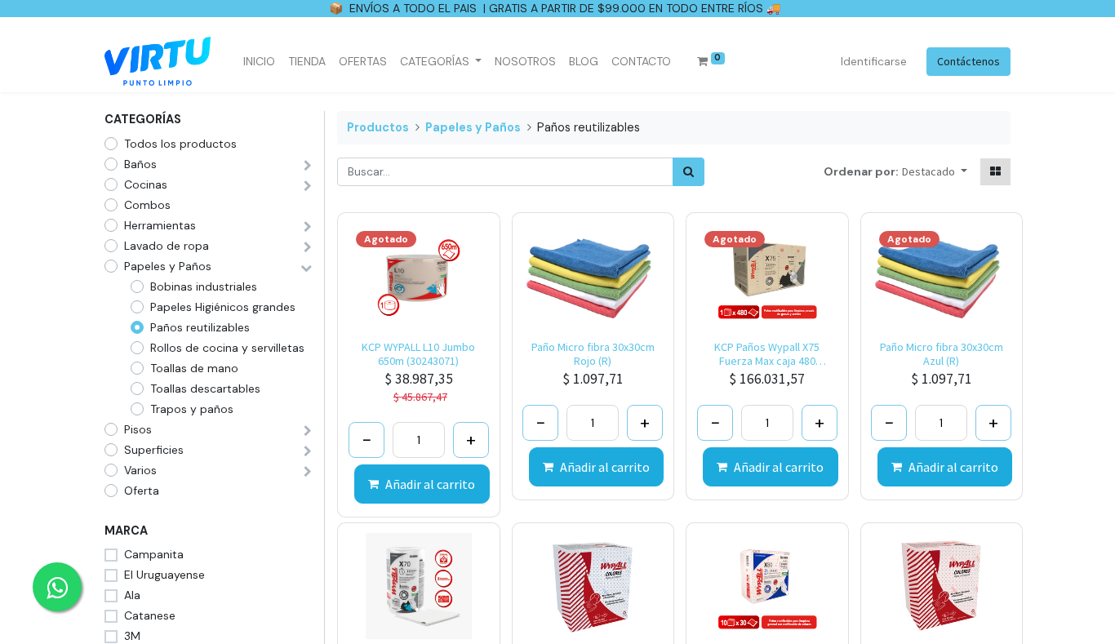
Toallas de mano (194, 368)
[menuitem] (259, 62)
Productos (378, 127)
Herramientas (160, 225)
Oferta (141, 490)
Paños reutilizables (200, 327)
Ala (132, 595)
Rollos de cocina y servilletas (227, 347)
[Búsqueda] (688, 172)
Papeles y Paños (167, 266)
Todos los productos (180, 143)
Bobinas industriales (203, 286)
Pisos (138, 429)
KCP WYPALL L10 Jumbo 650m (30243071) (418, 354)
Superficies (154, 449)
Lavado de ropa (166, 245)
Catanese (149, 615)
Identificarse (874, 61)
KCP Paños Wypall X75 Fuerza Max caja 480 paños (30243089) (767, 354)
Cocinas (145, 184)
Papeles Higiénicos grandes (222, 307)
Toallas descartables (205, 388)
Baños (140, 164)
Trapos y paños (191, 409)
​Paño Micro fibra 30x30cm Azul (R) (941, 354)
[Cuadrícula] (995, 171)
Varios (140, 470)
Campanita (154, 554)
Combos (147, 205)
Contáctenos (968, 61)
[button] (934, 171)
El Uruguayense (164, 574)
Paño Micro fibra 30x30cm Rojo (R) (593, 354)
